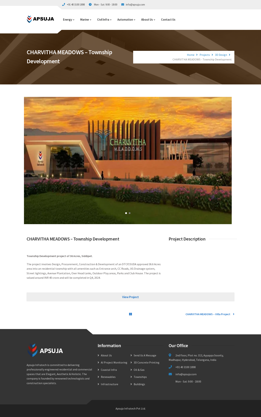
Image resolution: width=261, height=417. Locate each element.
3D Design (221, 55)
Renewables (108, 377)
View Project (130, 297)
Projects (205, 55)
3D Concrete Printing (146, 362)
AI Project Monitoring (114, 362)
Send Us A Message (145, 355)
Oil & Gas (139, 369)
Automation (125, 20)
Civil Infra (103, 20)
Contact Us (168, 20)
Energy (67, 20)
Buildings (139, 384)
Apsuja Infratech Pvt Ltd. (131, 408)
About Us (147, 20)
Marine (84, 20)
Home (190, 55)
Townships (140, 377)
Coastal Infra (109, 369)
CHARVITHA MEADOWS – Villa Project (208, 314)
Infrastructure (109, 384)
